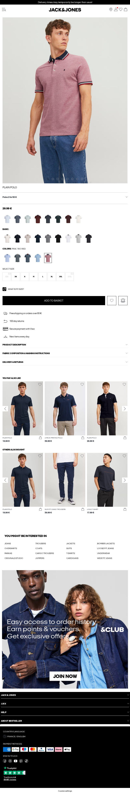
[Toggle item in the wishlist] (111, 300)
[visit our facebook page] (4, 762)
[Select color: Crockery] (27, 238)
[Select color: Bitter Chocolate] (68, 219)
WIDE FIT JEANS (104, 558)
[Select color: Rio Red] (48, 258)
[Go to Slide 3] (58, 179)
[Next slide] (124, 408)
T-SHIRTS (70, 553)
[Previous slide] (5, 408)
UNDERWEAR (103, 553)
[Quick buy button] (40, 438)
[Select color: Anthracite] (48, 238)
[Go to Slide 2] (53, 179)
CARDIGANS (72, 558)
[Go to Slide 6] (72, 179)
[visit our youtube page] (15, 762)
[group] (23, 411)
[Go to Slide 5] (67, 179)
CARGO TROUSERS (44, 553)
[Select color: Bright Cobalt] (7, 258)
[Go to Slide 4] (63, 179)
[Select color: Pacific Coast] (38, 258)
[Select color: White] (68, 238)
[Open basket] (125, 10)
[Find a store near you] (111, 10)
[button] (7, 276)
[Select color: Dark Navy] (17, 238)
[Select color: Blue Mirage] (17, 219)
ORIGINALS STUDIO (14, 558)
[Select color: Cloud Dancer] (78, 219)
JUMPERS (39, 558)
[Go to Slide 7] (77, 179)
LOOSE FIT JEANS (105, 548)
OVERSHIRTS (11, 548)
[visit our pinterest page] (21, 762)
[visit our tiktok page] (26, 762)
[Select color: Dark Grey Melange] (88, 238)
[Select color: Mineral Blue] (27, 219)
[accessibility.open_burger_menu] (4, 10)
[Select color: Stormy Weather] (17, 258)
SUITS (69, 548)
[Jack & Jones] (65, 11)
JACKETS (70, 543)
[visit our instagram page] (10, 762)
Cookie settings (65, 791)
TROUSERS (40, 543)
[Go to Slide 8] (82, 179)
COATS (38, 548)
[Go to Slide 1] (48, 179)
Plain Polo (10, 187)
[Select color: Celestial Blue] (7, 219)
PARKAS (8, 553)
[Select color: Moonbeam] (7, 238)
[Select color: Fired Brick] (38, 219)
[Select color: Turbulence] (48, 219)
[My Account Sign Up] (65, 629)
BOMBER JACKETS (106, 543)
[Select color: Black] (58, 238)
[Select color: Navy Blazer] (38, 238)
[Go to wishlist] (120, 10)
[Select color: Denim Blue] (27, 258)
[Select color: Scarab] (58, 219)
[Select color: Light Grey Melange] (78, 238)
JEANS (8, 543)
